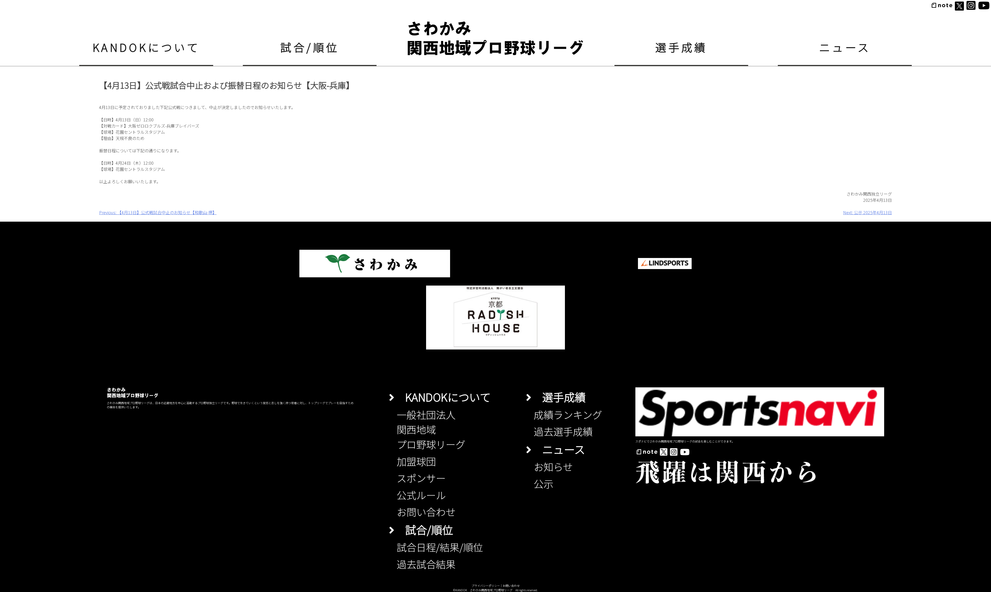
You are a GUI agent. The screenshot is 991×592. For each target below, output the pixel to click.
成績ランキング (568, 414)
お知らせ (553, 466)
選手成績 (681, 47)
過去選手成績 (563, 431)
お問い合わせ (426, 511)
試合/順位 (309, 47)
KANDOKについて (146, 47)
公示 (543, 483)
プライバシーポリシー (485, 585)
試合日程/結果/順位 (440, 547)
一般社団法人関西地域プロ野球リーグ (431, 429)
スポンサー (421, 478)
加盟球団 (416, 461)
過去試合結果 (426, 564)
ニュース (845, 47)
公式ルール (421, 495)
